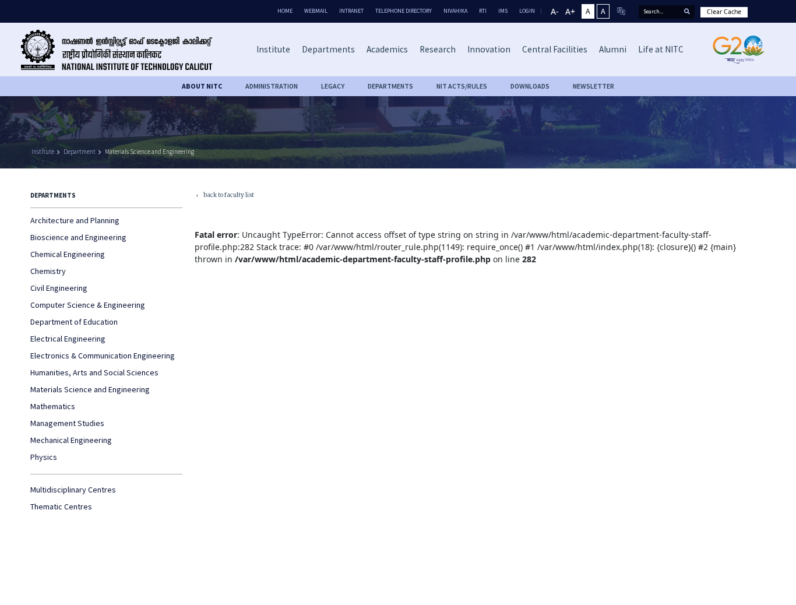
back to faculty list (224, 196)
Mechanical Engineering (71, 440)
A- (555, 11)
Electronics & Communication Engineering (102, 355)
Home (285, 11)
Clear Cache (724, 12)
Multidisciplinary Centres (73, 489)
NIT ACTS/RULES (461, 86)
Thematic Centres (61, 506)
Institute (42, 151)
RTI (483, 11)
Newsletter (593, 86)
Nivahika (455, 11)
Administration (271, 86)
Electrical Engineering (67, 338)
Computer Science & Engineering (87, 305)
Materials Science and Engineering (149, 151)
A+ (570, 11)
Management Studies (67, 423)
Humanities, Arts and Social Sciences (94, 372)
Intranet (351, 11)
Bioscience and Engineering (78, 237)
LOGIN (527, 11)
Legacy (332, 86)
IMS (503, 11)
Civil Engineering (58, 288)
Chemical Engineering (67, 254)
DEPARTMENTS (390, 86)
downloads (530, 86)
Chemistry (48, 271)
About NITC (202, 86)
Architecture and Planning (74, 220)
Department (80, 151)
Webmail (315, 11)
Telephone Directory (403, 11)
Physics (43, 457)
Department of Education (74, 321)
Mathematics (52, 406)
